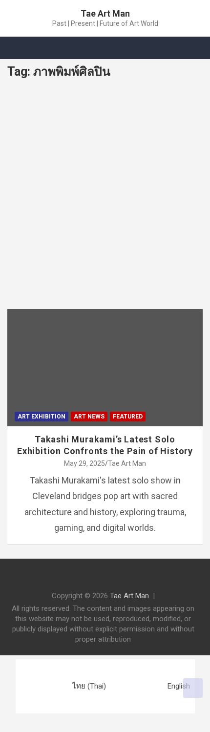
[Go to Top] (193, 688)
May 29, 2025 (84, 463)
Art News (89, 416)
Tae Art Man (105, 13)
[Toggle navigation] (19, 48)
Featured (128, 416)
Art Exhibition (41, 416)
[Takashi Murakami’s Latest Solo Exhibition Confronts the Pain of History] (32, 333)
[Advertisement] (105, 199)
